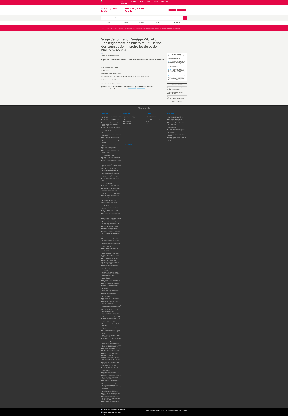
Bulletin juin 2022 (128, 123)
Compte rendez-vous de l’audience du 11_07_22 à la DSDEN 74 (175, 88)
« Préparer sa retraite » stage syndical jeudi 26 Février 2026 (110, 363)
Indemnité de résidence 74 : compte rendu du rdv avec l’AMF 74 (110, 302)
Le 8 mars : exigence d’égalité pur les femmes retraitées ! (176, 126)
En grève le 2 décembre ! (107, 355)
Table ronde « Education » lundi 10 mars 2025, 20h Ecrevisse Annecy (111, 319)
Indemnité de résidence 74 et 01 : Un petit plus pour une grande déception (110, 239)
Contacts (185, 410)
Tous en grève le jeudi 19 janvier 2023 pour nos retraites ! (110, 186)
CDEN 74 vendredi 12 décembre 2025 (110, 357)
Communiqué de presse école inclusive (110, 348)
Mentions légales (169, 410)
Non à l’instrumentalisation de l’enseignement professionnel (109, 148)
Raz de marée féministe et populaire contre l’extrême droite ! (110, 291)
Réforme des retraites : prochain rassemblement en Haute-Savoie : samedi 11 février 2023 (111, 204)
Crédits (180, 410)
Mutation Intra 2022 (150, 118)
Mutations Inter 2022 (151, 116)
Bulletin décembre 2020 (129, 118)
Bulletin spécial (127, 120)
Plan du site (175, 410)
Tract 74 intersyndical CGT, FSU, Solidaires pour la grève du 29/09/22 (110, 169)
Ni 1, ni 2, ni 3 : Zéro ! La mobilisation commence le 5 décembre (110, 310)
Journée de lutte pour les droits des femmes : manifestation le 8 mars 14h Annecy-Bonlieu (110, 369)
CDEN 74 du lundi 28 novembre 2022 (110, 177)
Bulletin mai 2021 (128, 121)
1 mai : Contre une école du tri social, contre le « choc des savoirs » (110, 120)
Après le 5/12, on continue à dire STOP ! (111, 313)
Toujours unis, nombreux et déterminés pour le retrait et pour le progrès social (111, 232)
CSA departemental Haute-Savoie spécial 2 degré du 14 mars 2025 (111, 154)
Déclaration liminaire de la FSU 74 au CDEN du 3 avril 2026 (110, 373)
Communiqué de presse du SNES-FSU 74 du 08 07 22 (175, 93)
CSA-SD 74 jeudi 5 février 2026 (109, 366)
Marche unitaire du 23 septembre (109, 237)
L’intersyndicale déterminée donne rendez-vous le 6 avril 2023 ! (110, 229)
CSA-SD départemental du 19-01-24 (110, 258)
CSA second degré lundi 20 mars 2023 (110, 226)
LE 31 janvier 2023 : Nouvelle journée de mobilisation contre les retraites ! (111, 189)
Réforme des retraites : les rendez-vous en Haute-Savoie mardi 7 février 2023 (111, 199)
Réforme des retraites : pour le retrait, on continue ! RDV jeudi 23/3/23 (111, 219)
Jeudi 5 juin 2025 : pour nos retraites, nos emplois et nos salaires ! (111, 339)
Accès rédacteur (161, 410)
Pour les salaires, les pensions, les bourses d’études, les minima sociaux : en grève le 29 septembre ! (111, 165)
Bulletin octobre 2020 (129, 116)
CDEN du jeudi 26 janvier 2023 (109, 192)
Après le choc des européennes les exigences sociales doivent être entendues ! (110, 287)
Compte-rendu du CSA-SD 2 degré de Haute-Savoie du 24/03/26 (110, 381)
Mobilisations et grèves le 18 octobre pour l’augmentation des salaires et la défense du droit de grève (110, 173)
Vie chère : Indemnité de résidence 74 (110, 283)
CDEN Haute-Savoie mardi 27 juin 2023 (111, 235)
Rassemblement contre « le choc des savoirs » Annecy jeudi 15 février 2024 (110, 252)
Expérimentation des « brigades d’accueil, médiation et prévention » (175, 97)
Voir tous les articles (177, 101)
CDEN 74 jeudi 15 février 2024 (109, 260)
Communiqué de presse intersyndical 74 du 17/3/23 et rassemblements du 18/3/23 (111, 215)
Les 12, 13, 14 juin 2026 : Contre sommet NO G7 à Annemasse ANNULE (111, 394)
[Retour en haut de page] (6, 410)
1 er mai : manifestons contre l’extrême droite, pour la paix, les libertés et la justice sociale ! (111, 124)
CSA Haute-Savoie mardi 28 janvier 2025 (111, 317)
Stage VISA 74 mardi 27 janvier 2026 (110, 353)
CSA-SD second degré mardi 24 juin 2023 (111, 194)
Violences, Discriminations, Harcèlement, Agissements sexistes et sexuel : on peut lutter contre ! (111, 306)
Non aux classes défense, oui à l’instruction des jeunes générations (110, 390)
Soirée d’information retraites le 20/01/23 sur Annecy (109, 182)
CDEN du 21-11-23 (106, 247)
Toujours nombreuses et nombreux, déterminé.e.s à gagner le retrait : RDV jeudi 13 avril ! (111, 223)
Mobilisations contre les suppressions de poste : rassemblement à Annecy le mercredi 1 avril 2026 (111, 377)
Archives (104, 405)
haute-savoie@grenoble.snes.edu (136, 88)
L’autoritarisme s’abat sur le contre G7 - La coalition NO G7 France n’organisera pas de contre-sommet (111, 398)
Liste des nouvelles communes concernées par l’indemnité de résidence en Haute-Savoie (111, 295)
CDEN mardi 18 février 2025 (108, 322)
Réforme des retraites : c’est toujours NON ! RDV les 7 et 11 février (110, 196)
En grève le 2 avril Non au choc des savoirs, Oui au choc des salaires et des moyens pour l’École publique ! (111, 274)
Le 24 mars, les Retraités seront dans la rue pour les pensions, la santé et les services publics (176, 131)
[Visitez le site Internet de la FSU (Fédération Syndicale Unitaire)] (111, 412)
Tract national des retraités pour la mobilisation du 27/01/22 (176, 120)
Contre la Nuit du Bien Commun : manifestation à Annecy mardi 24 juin (110, 342)
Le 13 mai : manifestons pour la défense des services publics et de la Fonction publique (111, 332)
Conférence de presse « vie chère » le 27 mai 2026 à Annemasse (110, 402)
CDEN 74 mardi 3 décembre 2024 (109, 315)
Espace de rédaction (107, 414)
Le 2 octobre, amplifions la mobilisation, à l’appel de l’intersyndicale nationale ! (111, 346)
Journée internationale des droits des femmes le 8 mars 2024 (110, 263)
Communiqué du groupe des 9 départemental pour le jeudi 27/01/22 (176, 116)
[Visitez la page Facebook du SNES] (145, 410)
